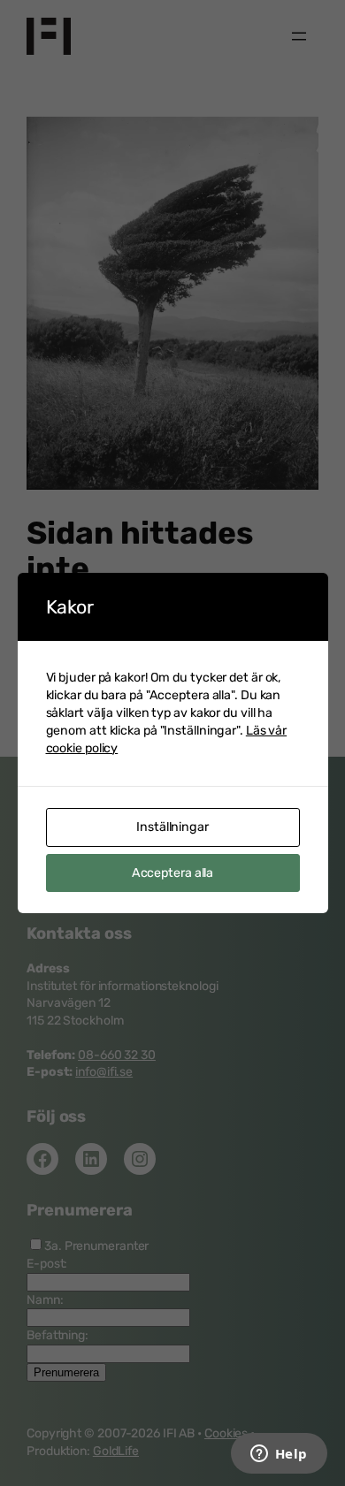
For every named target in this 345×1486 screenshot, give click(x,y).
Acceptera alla (173, 872)
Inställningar (172, 826)
